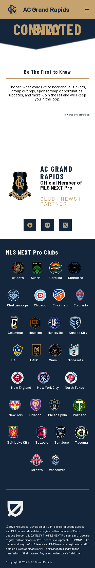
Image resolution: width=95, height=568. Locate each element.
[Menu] (87, 9)
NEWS (69, 199)
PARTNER (53, 204)
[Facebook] (30, 225)
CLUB (48, 199)
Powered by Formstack (76, 114)
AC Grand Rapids (46, 9)
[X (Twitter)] (65, 225)
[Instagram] (47, 225)
